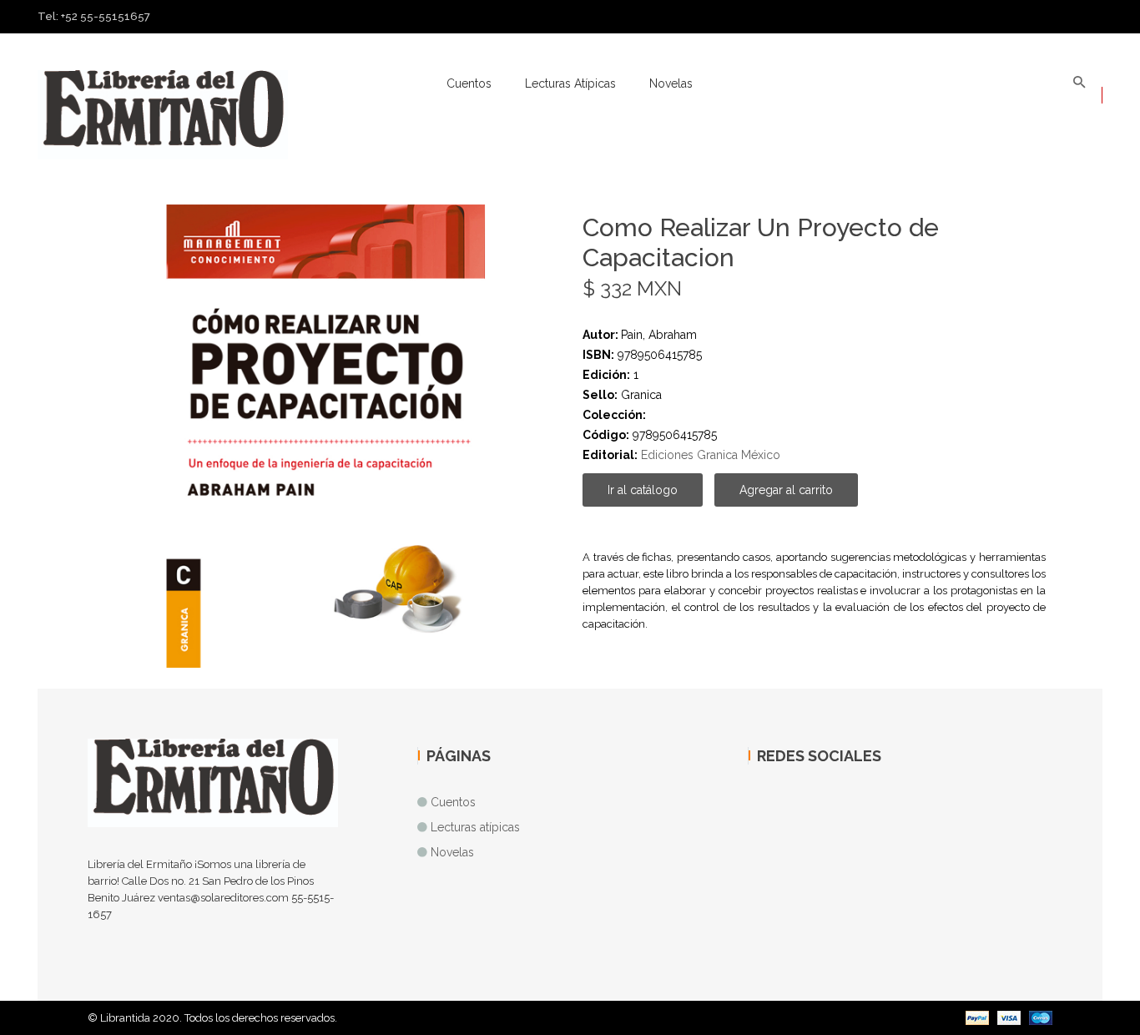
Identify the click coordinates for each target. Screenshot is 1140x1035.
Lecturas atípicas (570, 83)
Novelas (671, 83)
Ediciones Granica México (710, 455)
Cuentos (469, 83)
